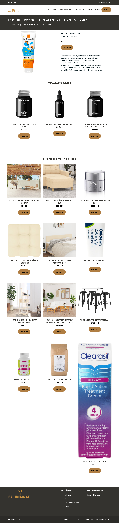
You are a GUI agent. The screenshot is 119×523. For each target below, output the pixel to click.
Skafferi (72, 33)
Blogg (97, 10)
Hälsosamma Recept (84, 10)
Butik (106, 10)
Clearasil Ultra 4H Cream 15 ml (94, 461)
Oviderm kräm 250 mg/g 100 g (94, 260)
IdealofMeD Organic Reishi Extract (59, 124)
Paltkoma (52, 10)
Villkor (79, 519)
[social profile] (15, 2)
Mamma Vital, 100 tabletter (24, 380)
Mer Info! (67, 47)
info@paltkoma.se (104, 2)
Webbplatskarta (104, 519)
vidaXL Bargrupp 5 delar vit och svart (95, 320)
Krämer (78, 33)
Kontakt (72, 519)
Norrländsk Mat (66, 10)
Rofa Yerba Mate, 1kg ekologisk (59, 380)
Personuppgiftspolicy (90, 519)
